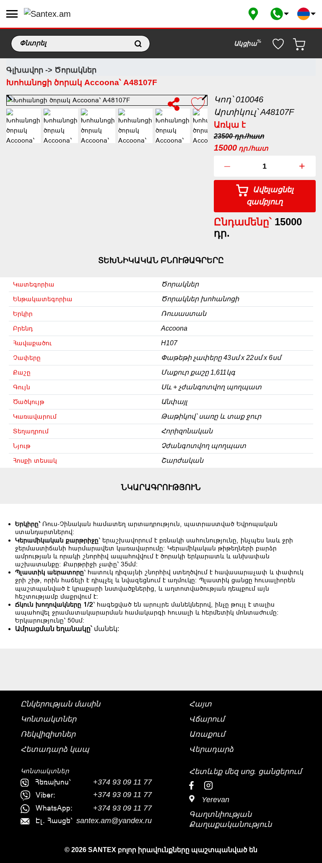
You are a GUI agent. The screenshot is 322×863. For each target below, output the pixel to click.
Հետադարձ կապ (55, 749)
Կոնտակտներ (48, 719)
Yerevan (214, 799)
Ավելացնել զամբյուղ (270, 195)
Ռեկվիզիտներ (48, 734)
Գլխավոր (24, 70)
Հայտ (200, 704)
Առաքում (207, 734)
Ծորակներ (75, 70)
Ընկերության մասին (60, 704)
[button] (279, 14)
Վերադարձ (211, 749)
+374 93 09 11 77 (122, 782)
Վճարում (206, 719)
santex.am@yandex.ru (114, 820)
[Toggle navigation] (12, 14)
